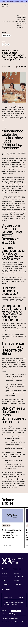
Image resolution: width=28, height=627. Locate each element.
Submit (21, 597)
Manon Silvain (9, 230)
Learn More (19, 1)
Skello (6, 408)
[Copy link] (3, 44)
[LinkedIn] (6, 44)
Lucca (7, 141)
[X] (8, 44)
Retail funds (23, 621)
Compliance (5, 584)
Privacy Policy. (13, 604)
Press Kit (4, 573)
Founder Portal (17, 584)
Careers (4, 580)
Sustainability (5, 577)
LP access (16, 580)
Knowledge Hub (17, 573)
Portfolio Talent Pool (18, 577)
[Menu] (25, 5)
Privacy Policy (14, 621)
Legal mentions (5, 621)
